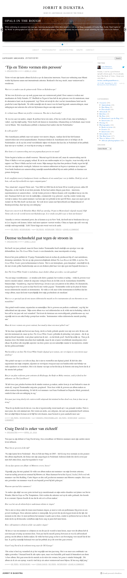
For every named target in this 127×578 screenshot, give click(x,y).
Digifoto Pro (66, 50)
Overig (102, 123)
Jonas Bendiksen (106, 66)
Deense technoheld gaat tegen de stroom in (39, 237)
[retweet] (122, 83)
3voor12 (102, 103)
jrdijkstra (12, 71)
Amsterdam (106, 105)
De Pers (14, 229)
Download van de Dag (111, 118)
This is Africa (105, 138)
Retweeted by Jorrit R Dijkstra (106, 85)
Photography (49, 50)
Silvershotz (104, 134)
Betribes (102, 114)
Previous (3, 29)
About (35, 50)
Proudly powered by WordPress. (112, 573)
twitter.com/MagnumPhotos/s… (108, 80)
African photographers (111, 140)
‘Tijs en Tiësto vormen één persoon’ (33, 67)
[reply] (120, 83)
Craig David (42, 564)
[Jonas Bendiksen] (99, 67)
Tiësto (58, 229)
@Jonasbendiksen (106, 68)
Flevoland (106, 109)
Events (104, 129)
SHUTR (79, 50)
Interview (49, 229)
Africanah (103, 111)
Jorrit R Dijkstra (63, 7)
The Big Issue (105, 136)
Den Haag (105, 107)
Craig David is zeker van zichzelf (31, 428)
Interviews (25, 229)
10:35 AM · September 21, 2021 (107, 83)
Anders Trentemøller (47, 418)
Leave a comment (71, 229)
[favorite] (124, 83)
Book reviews (107, 127)
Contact (90, 50)
